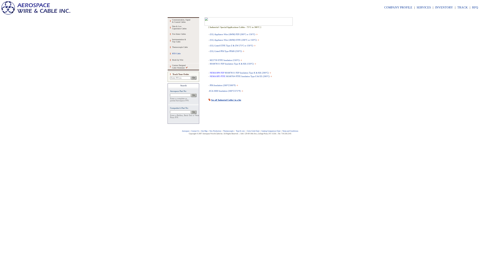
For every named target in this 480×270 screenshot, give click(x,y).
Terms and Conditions (290, 131)
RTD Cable (176, 53)
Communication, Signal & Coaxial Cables (181, 21)
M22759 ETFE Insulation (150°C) (225, 60)
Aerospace (185, 131)
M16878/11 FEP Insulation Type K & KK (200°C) (239, 73)
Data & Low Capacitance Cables (179, 27)
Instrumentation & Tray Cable (179, 40)
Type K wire (240, 131)
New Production (215, 131)
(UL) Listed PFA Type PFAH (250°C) (226, 51)
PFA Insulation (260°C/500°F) (223, 85)
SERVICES (424, 7)
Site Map (204, 131)
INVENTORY (444, 7)
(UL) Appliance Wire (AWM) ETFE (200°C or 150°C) (233, 40)
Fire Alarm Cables (179, 34)
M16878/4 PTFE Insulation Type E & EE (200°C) (248, 76)
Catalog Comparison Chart (270, 131)
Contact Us (195, 131)
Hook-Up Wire (177, 60)
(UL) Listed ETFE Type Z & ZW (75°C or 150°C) (231, 45)
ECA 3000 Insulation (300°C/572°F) (225, 91)
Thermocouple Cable (180, 47)
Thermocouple (228, 131)
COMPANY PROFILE (398, 7)
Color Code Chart (253, 131)
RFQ (475, 7)
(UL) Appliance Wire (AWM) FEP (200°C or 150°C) (232, 34)
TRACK (462, 7)
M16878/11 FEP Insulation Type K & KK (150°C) (232, 64)
